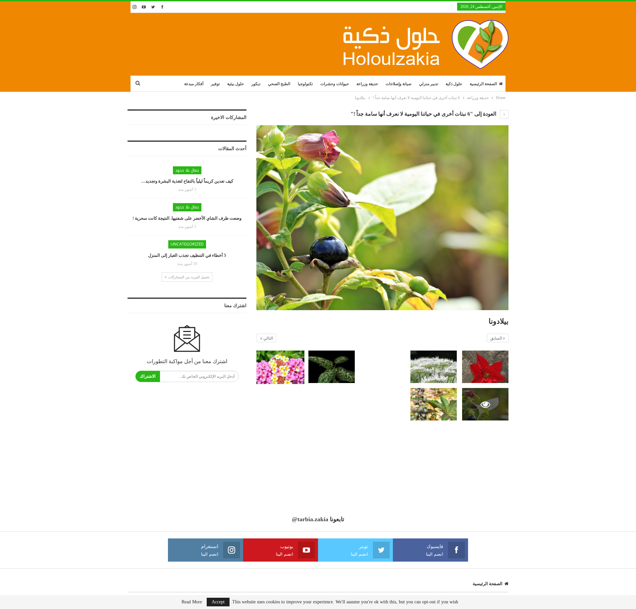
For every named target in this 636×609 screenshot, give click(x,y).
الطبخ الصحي (279, 84)
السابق (496, 338)
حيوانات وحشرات (334, 84)
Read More (192, 602)
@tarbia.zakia (310, 519)
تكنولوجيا (305, 84)
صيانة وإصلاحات (398, 84)
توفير (215, 84)
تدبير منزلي (428, 84)
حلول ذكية (454, 84)
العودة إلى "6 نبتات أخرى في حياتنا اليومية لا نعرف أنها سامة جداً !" (424, 114)
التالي (267, 338)
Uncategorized (187, 244)
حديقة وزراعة (367, 84)
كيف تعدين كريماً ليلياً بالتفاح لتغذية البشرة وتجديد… (187, 181)
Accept (218, 601)
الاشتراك (148, 376)
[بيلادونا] (485, 367)
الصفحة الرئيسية (483, 84)
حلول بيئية (235, 84)
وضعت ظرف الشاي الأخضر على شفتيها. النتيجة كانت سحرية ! (186, 218)
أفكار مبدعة (193, 84)
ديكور (255, 84)
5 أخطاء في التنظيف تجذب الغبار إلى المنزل (187, 255)
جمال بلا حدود (187, 170)
